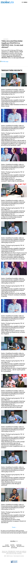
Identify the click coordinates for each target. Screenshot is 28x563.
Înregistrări (5, 546)
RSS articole (20, 546)
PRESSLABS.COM (11, 551)
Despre (12, 545)
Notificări (14, 547)
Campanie (18, 545)
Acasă (7, 545)
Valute (13, 546)
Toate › (14, 527)
